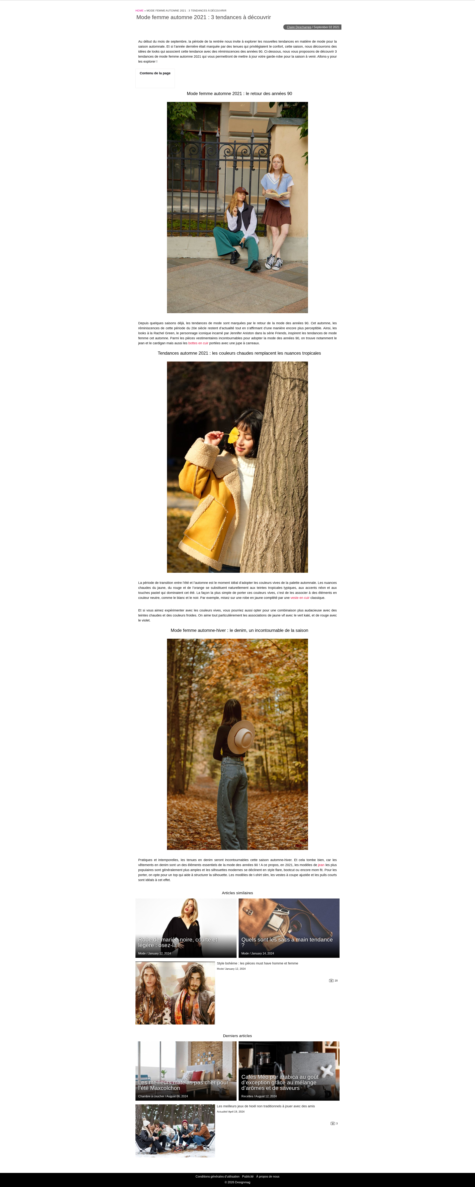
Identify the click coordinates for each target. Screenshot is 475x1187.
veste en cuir (300, 598)
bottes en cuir (198, 343)
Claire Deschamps (299, 27)
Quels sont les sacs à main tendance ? (287, 942)
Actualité (222, 1111)
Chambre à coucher (151, 1096)
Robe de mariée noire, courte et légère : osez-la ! (177, 942)
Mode (245, 953)
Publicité (248, 1176)
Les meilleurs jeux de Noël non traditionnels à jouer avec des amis (266, 1106)
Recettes (247, 1096)
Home (139, 10)
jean (321, 865)
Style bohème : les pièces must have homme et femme (257, 963)
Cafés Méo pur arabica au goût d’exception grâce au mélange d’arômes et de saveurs (279, 1082)
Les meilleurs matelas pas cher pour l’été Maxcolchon (183, 1085)
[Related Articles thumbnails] (175, 992)
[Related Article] (289, 928)
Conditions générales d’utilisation (218, 1176)
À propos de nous (267, 1176)
